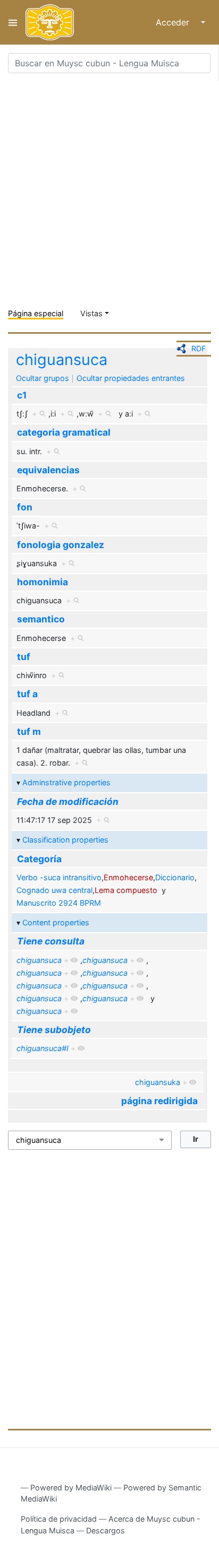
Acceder (172, 22)
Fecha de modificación (68, 801)
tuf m (29, 731)
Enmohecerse (128, 877)
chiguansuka (157, 1082)
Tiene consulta (51, 941)
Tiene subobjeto (54, 1029)
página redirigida (159, 1100)
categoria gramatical (64, 432)
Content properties (55, 922)
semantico (41, 618)
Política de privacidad (59, 1518)
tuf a (27, 693)
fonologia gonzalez (60, 544)
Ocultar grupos (42, 378)
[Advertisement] (109, 191)
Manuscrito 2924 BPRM (58, 902)
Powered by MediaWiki (71, 1487)
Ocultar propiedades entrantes (131, 378)
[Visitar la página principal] (50, 22)
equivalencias (48, 469)
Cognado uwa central (54, 890)
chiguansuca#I (42, 1048)
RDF (198, 348)
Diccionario (175, 877)
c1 (22, 395)
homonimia (42, 581)
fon (24, 507)
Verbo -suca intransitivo (59, 877)
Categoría (39, 858)
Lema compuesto (126, 890)
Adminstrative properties (66, 782)
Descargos (105, 1530)
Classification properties (65, 839)
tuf (23, 656)
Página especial (35, 313)
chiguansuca (61, 359)
